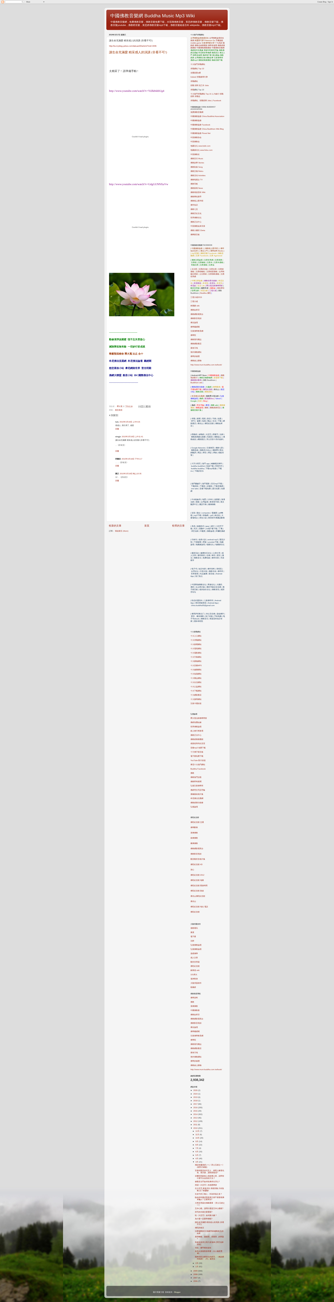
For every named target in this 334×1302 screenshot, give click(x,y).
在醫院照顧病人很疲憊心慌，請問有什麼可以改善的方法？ (209, 1177)
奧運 (192, 932)
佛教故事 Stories (197, 163)
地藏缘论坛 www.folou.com (201, 150)
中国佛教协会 (195, 137)
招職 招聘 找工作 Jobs (199, 85)
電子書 (193, 937)
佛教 (206, 408)
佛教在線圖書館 (201, 45)
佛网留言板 (195, 235)
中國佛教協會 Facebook (200, 125)
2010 (195, 1128)
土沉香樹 (203, 274)
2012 (195, 1121)
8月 (197, 1145)
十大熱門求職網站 (197, 64)
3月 (197, 1162)
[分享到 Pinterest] (149, 406)
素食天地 (194, 348)
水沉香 (194, 269)
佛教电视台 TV (196, 180)
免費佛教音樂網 (196, 112)
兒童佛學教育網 (196, 331)
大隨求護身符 (195, 983)
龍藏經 (193, 987)
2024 (195, 1094)
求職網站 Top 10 (197, 69)
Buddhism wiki (196, 383)
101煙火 (193, 975)
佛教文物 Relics (196, 171)
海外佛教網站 (195, 352)
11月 (197, 1135)
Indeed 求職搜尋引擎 (199, 77)
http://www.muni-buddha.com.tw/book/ (206, 365)
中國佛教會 (195, 1010)
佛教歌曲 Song (196, 167)
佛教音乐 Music (196, 159)
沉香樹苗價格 (211, 272)
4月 (197, 1159)
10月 (197, 1138)
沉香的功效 (203, 269)
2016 (195, 1108)
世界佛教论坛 (195, 218)
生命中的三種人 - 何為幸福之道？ (208, 1194)
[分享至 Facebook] (147, 406)
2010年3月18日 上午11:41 (132, 437)
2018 (195, 1101)
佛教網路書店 (195, 344)
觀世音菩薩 (195, 962)
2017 (195, 1104)
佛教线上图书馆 (196, 201)
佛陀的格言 (199, 1228)
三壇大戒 (194, 301)
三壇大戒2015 (196, 297)
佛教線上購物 (195, 361)
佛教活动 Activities (197, 176)
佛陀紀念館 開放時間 (198, 886)
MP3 (196, 666)
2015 (195, 1111)
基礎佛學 (194, 953)
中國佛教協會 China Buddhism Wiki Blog (207, 129)
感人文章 (194, 958)
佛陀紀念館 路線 (197, 891)
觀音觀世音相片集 (197, 859)
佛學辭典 (194, 827)
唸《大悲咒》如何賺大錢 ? (206, 1215)
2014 (195, 1114)
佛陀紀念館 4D (196, 864)
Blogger (177, 1292)
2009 (195, 1271)
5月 (197, 1155)
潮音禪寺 (220, 288)
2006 (195, 1281)
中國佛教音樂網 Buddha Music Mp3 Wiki (152, 15)
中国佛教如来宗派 (197, 226)
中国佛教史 (195, 154)
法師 (192, 941)
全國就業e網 (195, 73)
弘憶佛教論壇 (195, 945)
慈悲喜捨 (118, 410)
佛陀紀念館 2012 (197, 875)
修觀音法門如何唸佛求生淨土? (207, 1182)
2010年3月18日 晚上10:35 (130, 474)
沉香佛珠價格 (213, 274)
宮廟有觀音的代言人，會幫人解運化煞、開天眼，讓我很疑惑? (209, 1172)
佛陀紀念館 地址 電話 (199, 907)
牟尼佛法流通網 (196, 798)
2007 (195, 1278)
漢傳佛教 (194, 833)
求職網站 (194, 81)
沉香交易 (213, 269)
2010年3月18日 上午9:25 (130, 422)
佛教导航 (194, 184)
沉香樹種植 (200, 272)
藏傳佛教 (194, 843)
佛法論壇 (194, 323)
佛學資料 (194, 998)
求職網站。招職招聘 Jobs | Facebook (205, 101)
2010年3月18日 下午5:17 (132, 459)
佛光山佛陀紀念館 (197, 896)
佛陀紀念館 (195, 912)
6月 (197, 1152)
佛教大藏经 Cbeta (197, 230)
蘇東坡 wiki (194, 970)
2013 (195, 1118)
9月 (197, 1141)
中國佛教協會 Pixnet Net (200, 133)
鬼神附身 (194, 979)
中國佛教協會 (195, 120)
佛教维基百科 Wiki (197, 192)
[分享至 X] (144, 406)
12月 (197, 1131)
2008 (195, 1274)
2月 (197, 1263)
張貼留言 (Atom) (121, 531)
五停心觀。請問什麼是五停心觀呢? (209, 1208)
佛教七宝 (194, 209)
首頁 (146, 525)
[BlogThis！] (142, 406)
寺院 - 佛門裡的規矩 (203, 1248)
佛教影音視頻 (195, 318)
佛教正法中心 (195, 222)
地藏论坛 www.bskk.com (200, 146)
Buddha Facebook (198, 769)
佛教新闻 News (196, 188)
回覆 (117, 429)
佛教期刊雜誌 (195, 339)
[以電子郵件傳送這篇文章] (139, 406)
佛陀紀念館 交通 (197, 822)
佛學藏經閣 (195, 327)
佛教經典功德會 (196, 803)
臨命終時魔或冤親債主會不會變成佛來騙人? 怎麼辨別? (209, 1198)
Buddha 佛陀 (205, 293)
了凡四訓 (218, 43)
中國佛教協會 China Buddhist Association (207, 116)
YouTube (198, 760)
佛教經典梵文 (215, 408)
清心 (192, 870)
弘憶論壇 (194, 807)
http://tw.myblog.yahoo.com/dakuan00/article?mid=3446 (132, 46)
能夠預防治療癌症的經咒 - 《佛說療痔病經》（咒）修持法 (209, 1258)
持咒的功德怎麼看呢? (203, 1212)
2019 (195, 1097)
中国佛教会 (195, 142)
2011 (195, 1125)
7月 (197, 1148)
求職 (192, 90)
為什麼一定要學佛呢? (203, 1219)
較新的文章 (115, 525)
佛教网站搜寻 (195, 197)
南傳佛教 (194, 838)
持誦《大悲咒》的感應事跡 (206, 1185)
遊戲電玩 (194, 928)
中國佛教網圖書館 (203, 48)
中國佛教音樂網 (218, 48)
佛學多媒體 (212, 45)
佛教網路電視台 (196, 314)
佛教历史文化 (195, 213)
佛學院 (193, 335)
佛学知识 (194, 205)
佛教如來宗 (195, 310)
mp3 (198, 748)
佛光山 (193, 901)
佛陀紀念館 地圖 (197, 880)
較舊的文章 (178, 525)
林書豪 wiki (194, 306)
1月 (197, 1267)
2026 (195, 1090)
